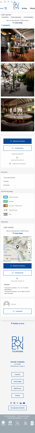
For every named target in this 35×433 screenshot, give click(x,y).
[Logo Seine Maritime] (10, 423)
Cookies (25, 418)
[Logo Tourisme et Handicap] (25, 423)
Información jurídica (10, 416)
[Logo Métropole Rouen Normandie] (3, 423)
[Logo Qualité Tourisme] (17, 423)
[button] (12, 2)
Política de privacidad (23, 416)
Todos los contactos (17, 153)
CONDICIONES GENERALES (14, 418)
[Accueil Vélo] (32, 423)
